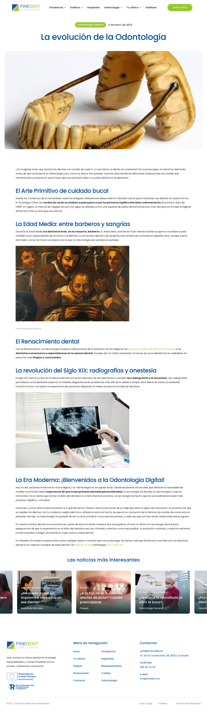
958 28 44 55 (83, 545)
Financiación (81, 673)
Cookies (162, 703)
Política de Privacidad (188, 703)
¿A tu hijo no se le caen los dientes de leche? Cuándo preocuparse (42, 597)
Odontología (109, 680)
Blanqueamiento (111, 666)
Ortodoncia (108, 651)
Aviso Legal (146, 703)
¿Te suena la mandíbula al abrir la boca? (101, 599)
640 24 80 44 (115, 545)
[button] (179, 7)
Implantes (107, 658)
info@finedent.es (150, 678)
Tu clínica (79, 658)
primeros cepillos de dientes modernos (151, 349)
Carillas (106, 673)
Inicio (76, 651)
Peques (77, 666)
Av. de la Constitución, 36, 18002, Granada (164, 655)
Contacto (79, 680)
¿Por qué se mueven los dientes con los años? (158, 599)
